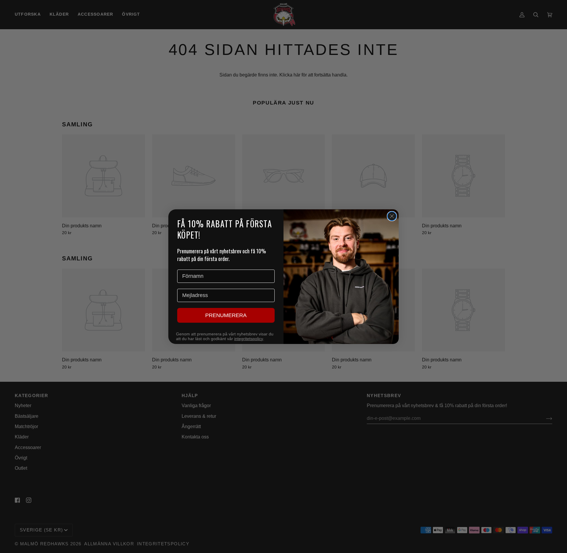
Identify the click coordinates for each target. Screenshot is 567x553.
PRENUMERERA (226, 315)
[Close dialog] (391, 216)
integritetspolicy (248, 338)
